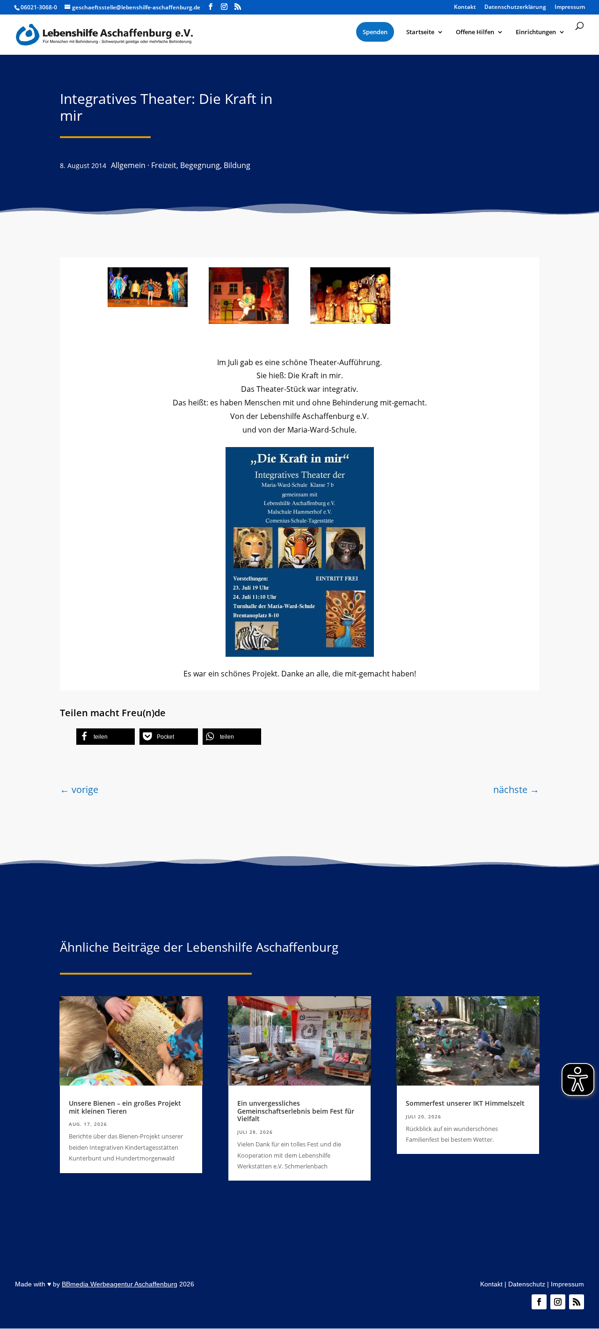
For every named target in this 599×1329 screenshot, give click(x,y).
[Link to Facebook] (210, 6)
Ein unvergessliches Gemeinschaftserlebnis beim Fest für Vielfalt (295, 1111)
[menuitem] (375, 32)
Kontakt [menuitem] (465, 7)
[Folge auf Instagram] (557, 1301)
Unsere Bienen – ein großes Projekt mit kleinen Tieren (125, 1107)
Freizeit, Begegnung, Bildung (200, 165)
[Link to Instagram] (224, 6)
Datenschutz (526, 1284)
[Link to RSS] (237, 6)
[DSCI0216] (249, 321)
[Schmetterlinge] (148, 304)
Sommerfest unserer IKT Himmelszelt (465, 1103)
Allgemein (128, 165)
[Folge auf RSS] (576, 1301)
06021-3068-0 (39, 7)
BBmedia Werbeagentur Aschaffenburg (119, 1284)
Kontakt (491, 1284)
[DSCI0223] (350, 321)
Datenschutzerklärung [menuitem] (515, 7)
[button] (105, 736)
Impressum (567, 1284)
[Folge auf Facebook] (539, 1301)
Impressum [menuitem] (570, 7)
